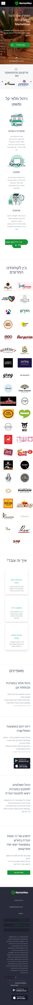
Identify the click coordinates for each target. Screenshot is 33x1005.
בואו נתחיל (20, 45)
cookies (21, 913)
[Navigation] (3, 3)
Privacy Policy (14, 985)
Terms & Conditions (20, 983)
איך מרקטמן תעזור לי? (13, 244)
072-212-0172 (19, 900)
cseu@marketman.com (16, 907)
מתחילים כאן (18, 872)
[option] (9, 83)
